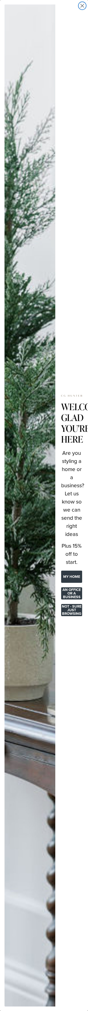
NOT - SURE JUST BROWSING (71, 610)
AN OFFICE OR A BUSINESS (72, 593)
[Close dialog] (82, 6)
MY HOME (71, 576)
